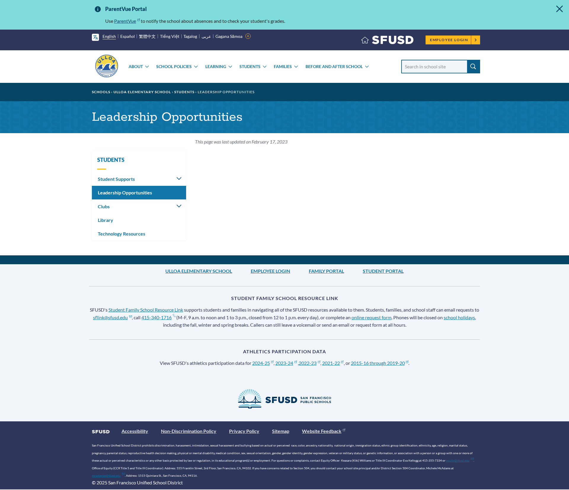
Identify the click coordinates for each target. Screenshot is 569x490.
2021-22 (331, 363)
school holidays (459, 317)
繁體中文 (147, 36)
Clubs (104, 206)
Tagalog (190, 36)
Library (105, 220)
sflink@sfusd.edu (110, 317)
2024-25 (261, 363)
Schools (101, 92)
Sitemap (280, 431)
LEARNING (215, 66)
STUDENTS (249, 66)
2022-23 (308, 363)
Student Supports (116, 179)
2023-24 (284, 363)
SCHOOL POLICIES (174, 66)
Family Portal (326, 271)
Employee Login (449, 40)
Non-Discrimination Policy (188, 431)
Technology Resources (121, 233)
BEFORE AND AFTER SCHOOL (334, 66)
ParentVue (125, 21)
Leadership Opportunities (125, 192)
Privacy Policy (244, 431)
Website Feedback (321, 431)
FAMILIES (283, 66)
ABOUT (136, 66)
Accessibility (135, 431)
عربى (206, 36)
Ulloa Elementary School (142, 92)
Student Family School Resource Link (145, 309)
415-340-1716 (156, 317)
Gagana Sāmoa (228, 36)
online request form (371, 317)
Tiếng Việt (169, 36)
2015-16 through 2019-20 (378, 363)
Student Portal (383, 271)
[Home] (387, 41)
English (109, 36)
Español (127, 36)
